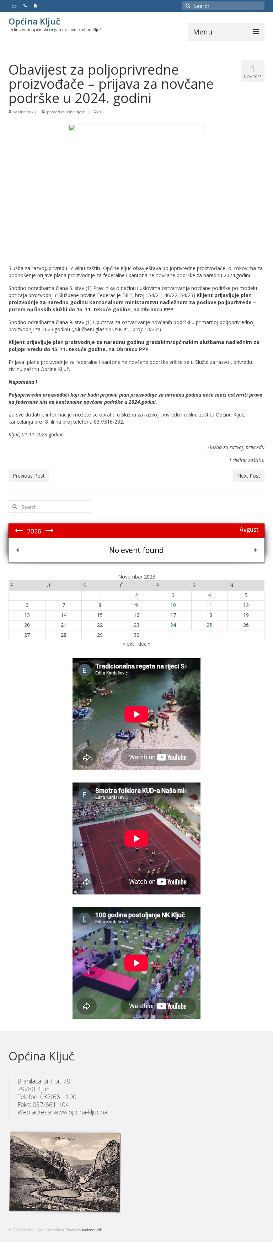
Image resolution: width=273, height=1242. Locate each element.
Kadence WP (92, 1229)
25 (209, 625)
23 (136, 625)
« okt (128, 643)
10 (173, 605)
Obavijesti (76, 111)
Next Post (248, 475)
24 (173, 625)
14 (63, 615)
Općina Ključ (34, 21)
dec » (144, 643)
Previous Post (29, 475)
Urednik (25, 111)
